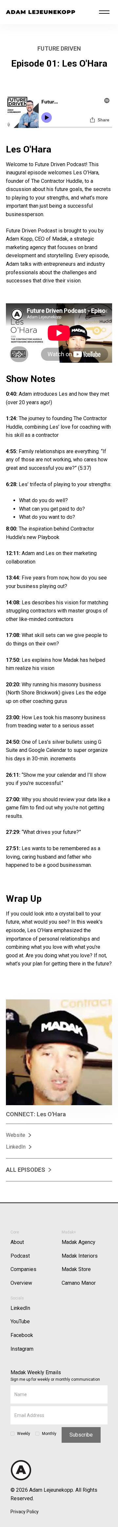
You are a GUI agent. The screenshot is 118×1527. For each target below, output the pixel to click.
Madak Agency (78, 1242)
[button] (104, 12)
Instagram (21, 1349)
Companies (23, 1269)
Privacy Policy (24, 1511)
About (17, 1242)
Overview (21, 1283)
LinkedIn (20, 1308)
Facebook (21, 1335)
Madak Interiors (80, 1256)
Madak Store (76, 1269)
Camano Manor (79, 1283)
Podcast (20, 1256)
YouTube (20, 1321)
